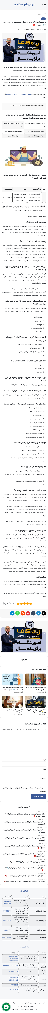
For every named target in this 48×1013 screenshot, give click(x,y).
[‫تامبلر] (33, 613)
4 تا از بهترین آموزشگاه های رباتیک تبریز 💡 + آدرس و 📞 (35, 711)
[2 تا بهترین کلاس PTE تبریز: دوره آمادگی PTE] (12, 702)
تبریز (39, 14)
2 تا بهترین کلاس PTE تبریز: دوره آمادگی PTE (13, 711)
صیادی (42, 29)
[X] (44, 613)
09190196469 (6, 937)
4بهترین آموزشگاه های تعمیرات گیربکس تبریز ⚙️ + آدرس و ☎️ (13, 688)
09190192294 (13, 961)
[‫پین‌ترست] (28, 613)
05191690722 (13, 972)
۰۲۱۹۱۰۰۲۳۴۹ (7, 930)
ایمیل (44, 769)
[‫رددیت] (23, 613)
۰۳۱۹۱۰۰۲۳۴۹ (14, 966)
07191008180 (7, 902)
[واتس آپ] (17, 613)
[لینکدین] (38, 613)
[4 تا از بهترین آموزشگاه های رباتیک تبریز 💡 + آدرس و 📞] (35, 702)
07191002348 (7, 911)
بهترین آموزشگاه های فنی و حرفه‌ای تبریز (18, 94)
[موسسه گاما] (24, 637)
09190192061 (13, 980)
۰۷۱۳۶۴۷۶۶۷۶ (7, 904)
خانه (42, 14)
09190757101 (14, 959)
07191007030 (7, 921)
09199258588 (13, 990)
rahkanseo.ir (15, 1009)
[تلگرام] (12, 613)
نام (44, 760)
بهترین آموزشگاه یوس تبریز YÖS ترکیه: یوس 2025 (36, 688)
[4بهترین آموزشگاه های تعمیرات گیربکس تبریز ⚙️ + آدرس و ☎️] (12, 679)
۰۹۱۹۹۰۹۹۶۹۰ (6, 966)
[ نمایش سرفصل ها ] (16, 106)
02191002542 (13, 956)
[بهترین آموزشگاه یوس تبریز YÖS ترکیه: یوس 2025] (35, 679)
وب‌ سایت (43, 779)
